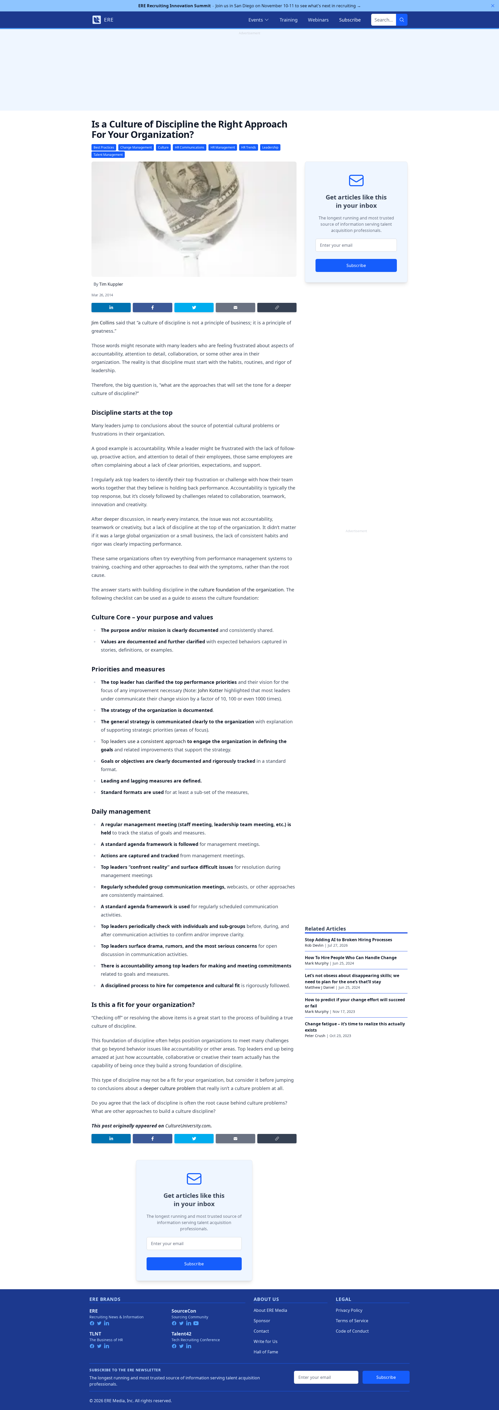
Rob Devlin (314, 945)
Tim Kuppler (111, 284)
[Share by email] (235, 307)
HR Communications (189, 147)
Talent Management (108, 154)
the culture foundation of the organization (237, 589)
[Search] (402, 20)
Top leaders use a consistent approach (143, 741)
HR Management (223, 147)
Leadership (270, 147)
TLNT (95, 1334)
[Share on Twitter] (194, 307)
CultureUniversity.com (188, 1125)
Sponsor (262, 1321)
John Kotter (210, 690)
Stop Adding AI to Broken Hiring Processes (348, 940)
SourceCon (184, 1311)
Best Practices (104, 147)
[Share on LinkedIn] (111, 307)
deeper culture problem (169, 1088)
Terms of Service (352, 1321)
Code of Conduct (352, 1331)
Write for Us (266, 1341)
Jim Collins (103, 322)
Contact (261, 1331)
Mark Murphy (317, 963)
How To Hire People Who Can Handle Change (351, 957)
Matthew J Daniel (319, 987)
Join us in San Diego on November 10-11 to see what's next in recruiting (249, 6)
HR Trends (248, 147)
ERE (93, 1311)
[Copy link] (277, 307)
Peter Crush (315, 1035)
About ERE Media (270, 1310)
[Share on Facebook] (152, 307)
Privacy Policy (349, 1310)
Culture (163, 147)
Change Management (136, 147)
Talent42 (181, 1334)
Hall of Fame (266, 1352)
